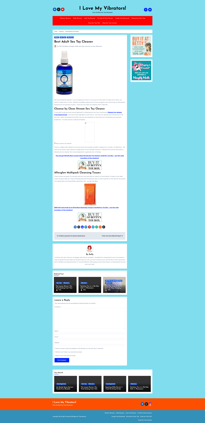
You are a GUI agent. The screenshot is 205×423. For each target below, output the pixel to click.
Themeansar (82, 416)
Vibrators (70, 37)
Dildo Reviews (77, 18)
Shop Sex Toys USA (94, 23)
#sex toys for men (90, 46)
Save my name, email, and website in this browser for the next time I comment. (80, 348)
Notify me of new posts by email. (66, 355)
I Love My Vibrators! (102, 8)
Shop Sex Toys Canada (109, 23)
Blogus (74, 416)
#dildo (77, 46)
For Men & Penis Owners (105, 18)
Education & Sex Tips (138, 18)
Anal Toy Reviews (89, 18)
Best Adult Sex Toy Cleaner (73, 41)
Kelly (60, 46)
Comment (58, 307)
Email (57, 337)
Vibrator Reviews (65, 18)
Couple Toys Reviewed (122, 18)
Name (57, 331)
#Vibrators (99, 46)
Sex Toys (62, 37)
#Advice (66, 46)
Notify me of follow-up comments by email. (69, 352)
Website (57, 342)
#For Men (81, 46)
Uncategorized (117, 280)
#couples (71, 46)
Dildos (56, 37)
